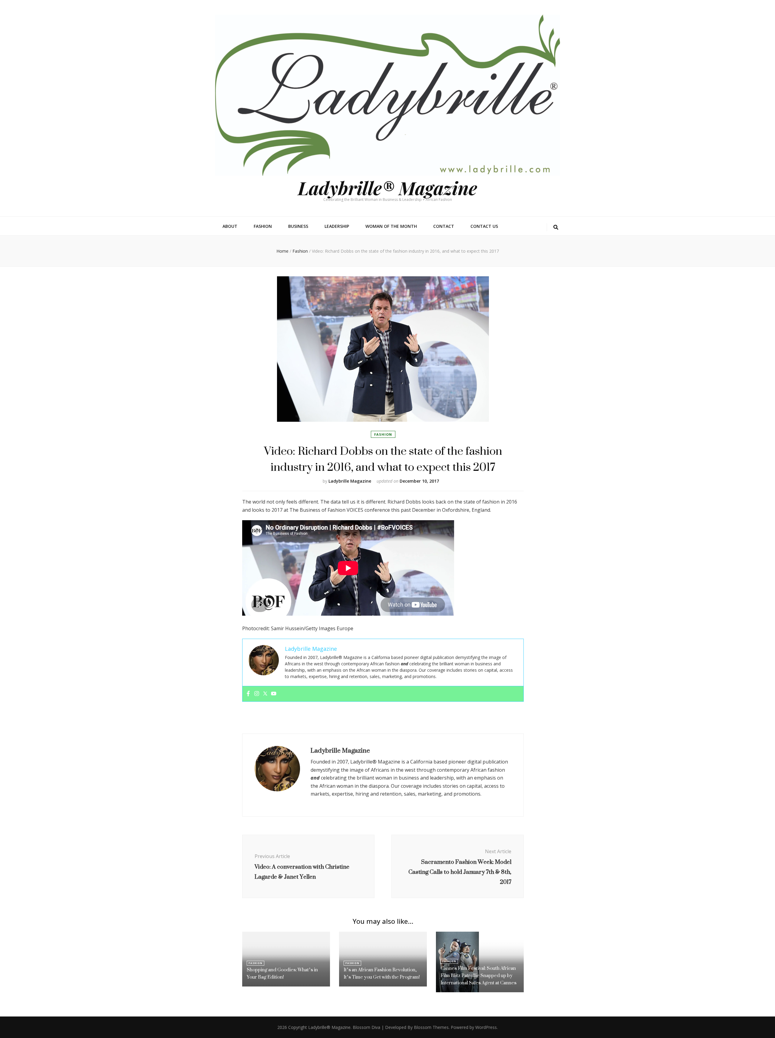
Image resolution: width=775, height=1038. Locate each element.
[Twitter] (265, 694)
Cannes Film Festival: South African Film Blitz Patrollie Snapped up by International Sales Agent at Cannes (478, 975)
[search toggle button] (555, 227)
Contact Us (484, 226)
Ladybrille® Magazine (387, 187)
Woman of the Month (391, 226)
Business (298, 226)
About (230, 226)
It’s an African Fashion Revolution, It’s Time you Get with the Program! (382, 973)
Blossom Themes (431, 1027)
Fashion (263, 226)
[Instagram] (256, 694)
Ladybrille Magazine (349, 481)
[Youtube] (273, 694)
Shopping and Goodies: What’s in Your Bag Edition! (282, 973)
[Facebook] (248, 694)
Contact (443, 226)
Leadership (337, 226)
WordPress (486, 1027)
